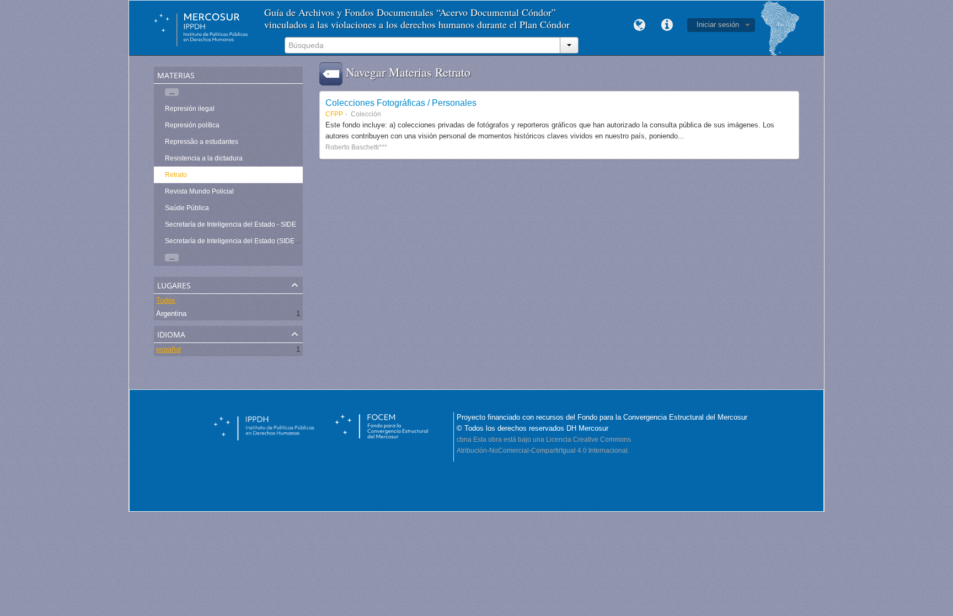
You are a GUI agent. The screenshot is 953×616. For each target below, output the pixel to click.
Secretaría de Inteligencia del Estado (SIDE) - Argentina (248, 241)
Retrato (176, 175)
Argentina (171, 313)
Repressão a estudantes (201, 142)
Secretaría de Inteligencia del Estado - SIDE (230, 224)
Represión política (192, 125)
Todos (165, 300)
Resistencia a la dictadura (204, 158)
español (168, 349)
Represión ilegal (190, 109)
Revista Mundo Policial (199, 191)
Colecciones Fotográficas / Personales (400, 103)
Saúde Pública (187, 208)
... (171, 92)
